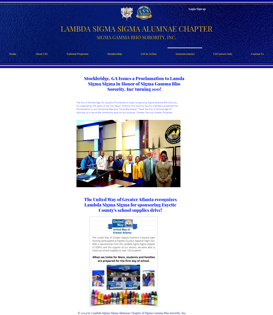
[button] (128, 153)
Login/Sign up (197, 9)
